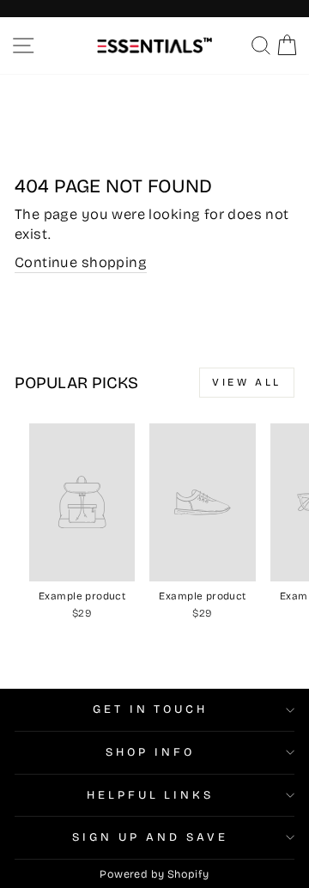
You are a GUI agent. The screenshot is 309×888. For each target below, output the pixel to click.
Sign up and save (150, 837)
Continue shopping (81, 262)
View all (247, 382)
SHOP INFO (150, 752)
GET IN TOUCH (151, 709)
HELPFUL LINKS (151, 795)
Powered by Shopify (154, 873)
